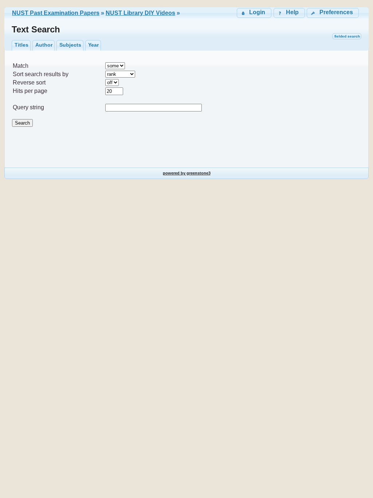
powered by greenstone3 (187, 173)
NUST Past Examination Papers (55, 13)
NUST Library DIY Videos (140, 13)
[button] (333, 13)
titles (21, 45)
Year (93, 45)
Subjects (70, 45)
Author (43, 45)
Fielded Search (347, 36)
